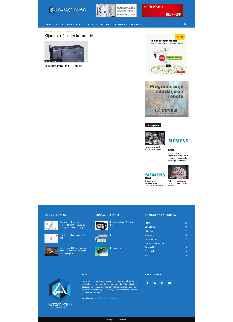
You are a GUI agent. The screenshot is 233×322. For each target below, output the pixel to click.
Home (49, 24)
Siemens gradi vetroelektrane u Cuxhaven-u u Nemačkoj (154, 183)
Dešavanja (119, 24)
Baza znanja (73, 24)
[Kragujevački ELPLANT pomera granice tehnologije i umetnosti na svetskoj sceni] (51, 251)
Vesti (58, 24)
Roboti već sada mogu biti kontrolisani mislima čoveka (177, 183)
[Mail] (154, 283)
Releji (112, 235)
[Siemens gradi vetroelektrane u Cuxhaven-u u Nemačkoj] (155, 172)
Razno (171, 150)
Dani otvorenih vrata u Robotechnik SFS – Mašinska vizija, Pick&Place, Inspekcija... (72, 225)
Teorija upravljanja (51, 61)
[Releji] (101, 238)
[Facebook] (147, 283)
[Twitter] (162, 283)
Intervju (105, 24)
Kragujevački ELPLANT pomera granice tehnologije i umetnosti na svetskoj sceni (73, 251)
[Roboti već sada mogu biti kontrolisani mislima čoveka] (178, 172)
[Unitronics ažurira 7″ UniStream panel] (101, 225)
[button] (185, 24)
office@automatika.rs (107, 298)
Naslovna (48, 31)
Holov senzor (115, 248)
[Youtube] (169, 283)
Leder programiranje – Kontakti (63, 65)
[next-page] (151, 191)
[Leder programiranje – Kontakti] (66, 51)
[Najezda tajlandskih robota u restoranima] (155, 138)
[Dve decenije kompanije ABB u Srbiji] (51, 238)
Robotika (149, 144)
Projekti (90, 24)
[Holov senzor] (101, 251)
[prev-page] (146, 191)
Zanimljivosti (138, 24)
